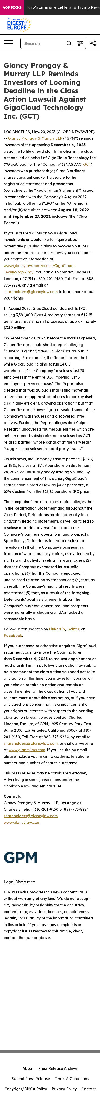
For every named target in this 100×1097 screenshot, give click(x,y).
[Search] (69, 43)
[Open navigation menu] (8, 43)
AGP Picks (12, 7)
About (28, 1068)
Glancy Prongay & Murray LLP (35, 138)
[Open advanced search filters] (80, 43)
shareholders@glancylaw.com (31, 291)
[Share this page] (93, 43)
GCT (87, 164)
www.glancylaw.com (27, 750)
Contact (88, 1089)
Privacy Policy (64, 1089)
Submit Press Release (31, 1078)
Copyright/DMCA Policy (25, 1089)
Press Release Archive (57, 1068)
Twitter (73, 629)
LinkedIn (57, 629)
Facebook (13, 635)
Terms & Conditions (72, 1078)
